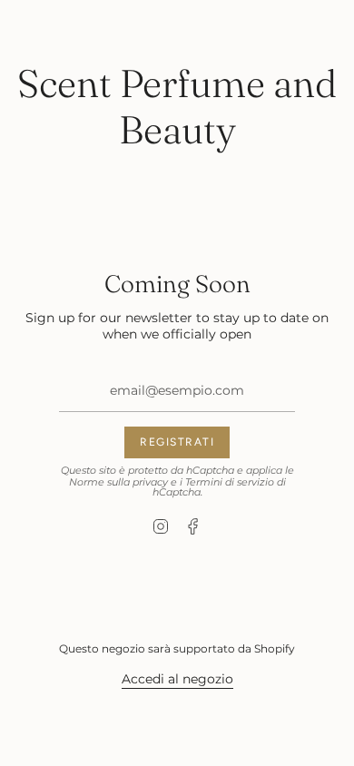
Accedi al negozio (177, 679)
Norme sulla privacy (118, 482)
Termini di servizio (229, 482)
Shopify (274, 648)
